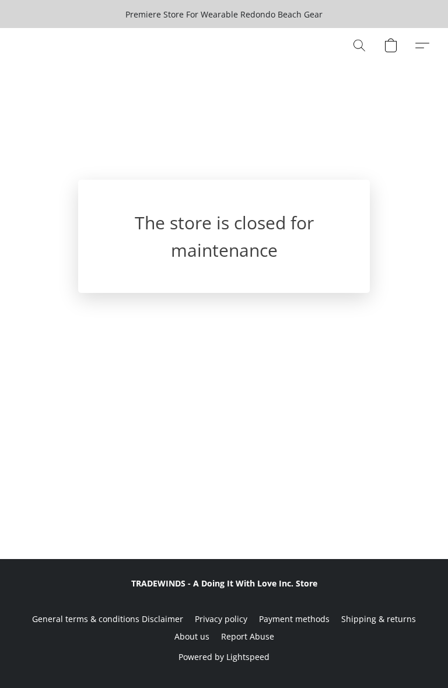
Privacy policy (221, 618)
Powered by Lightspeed (224, 656)
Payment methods (294, 618)
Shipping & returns (378, 618)
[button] (359, 45)
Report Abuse (247, 636)
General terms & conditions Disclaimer (107, 618)
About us (191, 636)
